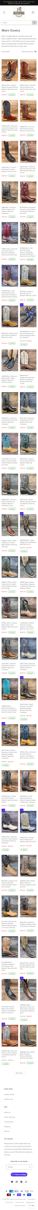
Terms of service (19, 1202)
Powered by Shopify (20, 1199)
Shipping (7, 1126)
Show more (19, 1073)
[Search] (34, 23)
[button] (4, 12)
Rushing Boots (11, 1199)
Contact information (20, 1205)
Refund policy (31, 1199)
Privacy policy (9, 1202)
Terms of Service (9, 1117)
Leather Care (8, 1099)
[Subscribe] (29, 1167)
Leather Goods (9, 1094)
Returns (7, 1131)
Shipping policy (30, 1202)
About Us (7, 1112)
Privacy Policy (8, 1122)
